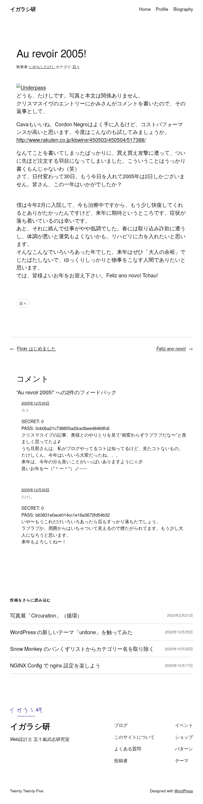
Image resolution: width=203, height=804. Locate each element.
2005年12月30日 (35, 403)
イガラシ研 (23, 9)
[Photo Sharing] (31, 87)
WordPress (183, 790)
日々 (76, 66)
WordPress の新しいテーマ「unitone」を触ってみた (71, 632)
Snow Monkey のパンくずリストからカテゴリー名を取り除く (82, 649)
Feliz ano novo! (171, 348)
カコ (25, 410)
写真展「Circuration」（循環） (46, 615)
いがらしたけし (42, 66)
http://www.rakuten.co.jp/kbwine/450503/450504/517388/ (81, 139)
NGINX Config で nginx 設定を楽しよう (55, 665)
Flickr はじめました (36, 348)
